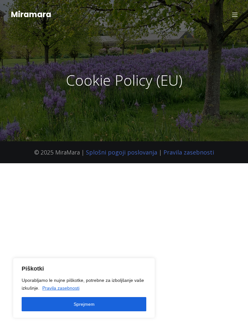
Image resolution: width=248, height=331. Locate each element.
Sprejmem (84, 304)
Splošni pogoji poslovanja (121, 152)
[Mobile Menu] (234, 14)
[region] (84, 288)
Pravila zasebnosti (60, 288)
